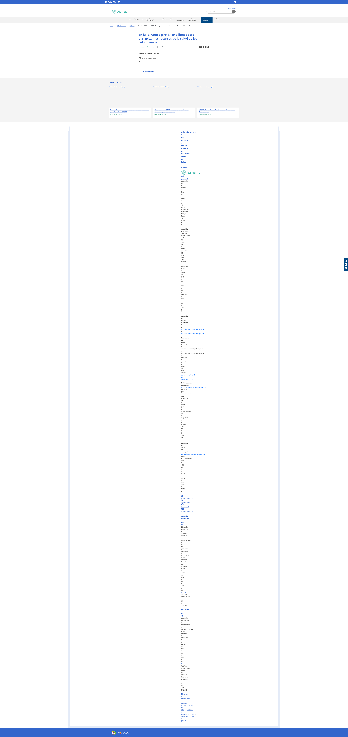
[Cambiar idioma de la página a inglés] (235, 2)
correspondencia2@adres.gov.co (192, 334)
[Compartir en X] (200, 47)
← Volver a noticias (147, 71)
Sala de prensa (121, 26)
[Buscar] (233, 11)
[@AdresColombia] (182, 496)
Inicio (111, 26)
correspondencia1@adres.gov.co (192, 329)
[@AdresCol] (182, 505)
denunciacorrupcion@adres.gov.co (193, 454)
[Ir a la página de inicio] (119, 12)
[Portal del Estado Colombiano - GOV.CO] (110, 2)
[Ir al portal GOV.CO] (123, 734)
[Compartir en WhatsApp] (207, 47)
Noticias (132, 26)
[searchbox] (221, 12)
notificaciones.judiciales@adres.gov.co (194, 387)
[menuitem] (129, 20)
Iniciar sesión (232, 8)
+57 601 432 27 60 (182, 242)
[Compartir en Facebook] (204, 47)
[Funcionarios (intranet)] (119, 2)
